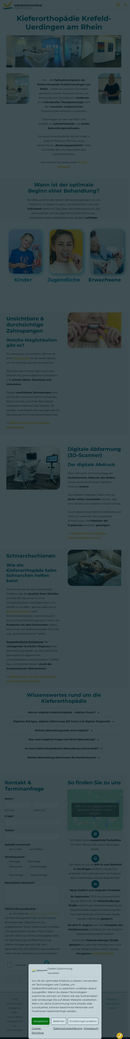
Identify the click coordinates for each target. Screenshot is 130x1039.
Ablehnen (59, 1021)
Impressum (91, 1028)
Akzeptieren (40, 1021)
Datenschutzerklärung (67, 1028)
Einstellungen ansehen (83, 1021)
